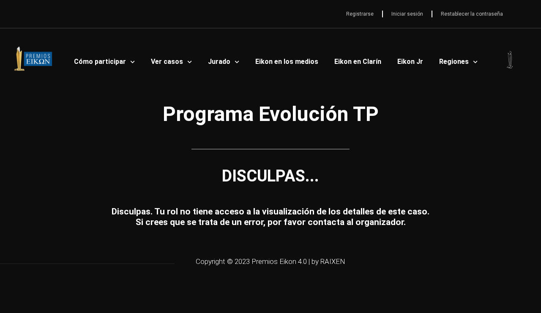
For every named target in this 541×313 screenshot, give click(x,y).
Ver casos (167, 62)
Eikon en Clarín (357, 62)
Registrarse (360, 14)
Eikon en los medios (286, 62)
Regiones (454, 62)
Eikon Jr (410, 62)
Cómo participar (100, 62)
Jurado (219, 62)
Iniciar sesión (407, 14)
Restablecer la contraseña (472, 14)
